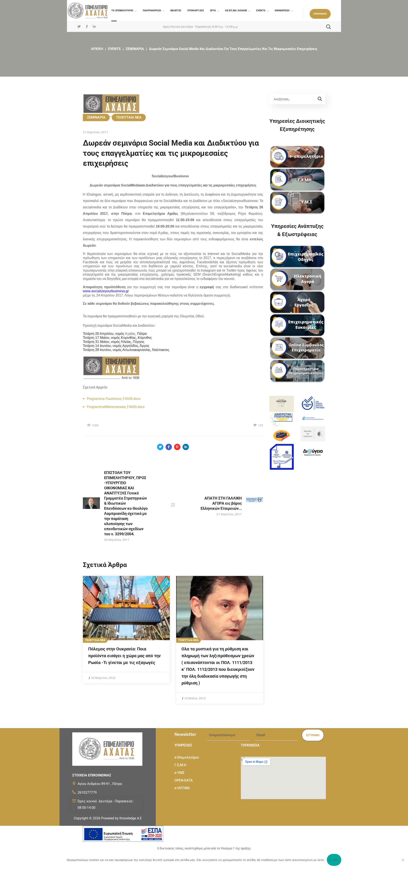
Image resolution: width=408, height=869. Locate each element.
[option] (126, 629)
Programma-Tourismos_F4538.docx (113, 399)
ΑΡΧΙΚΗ (97, 49)
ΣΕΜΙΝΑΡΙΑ (135, 49)
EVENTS (114, 49)
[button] (320, 14)
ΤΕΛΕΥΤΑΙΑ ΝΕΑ (129, 117)
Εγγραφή (312, 735)
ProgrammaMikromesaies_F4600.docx (116, 407)
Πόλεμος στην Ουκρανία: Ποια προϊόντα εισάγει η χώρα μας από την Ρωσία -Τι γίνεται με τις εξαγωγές (124, 655)
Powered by (121, 818)
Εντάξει (334, 860)
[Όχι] (403, 860)
